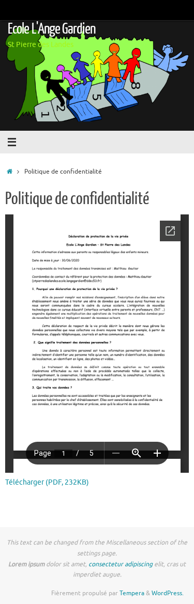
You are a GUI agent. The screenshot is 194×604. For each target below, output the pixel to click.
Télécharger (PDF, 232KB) (47, 482)
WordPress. (168, 593)
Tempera (132, 593)
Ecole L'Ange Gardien (51, 29)
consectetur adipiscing (120, 564)
